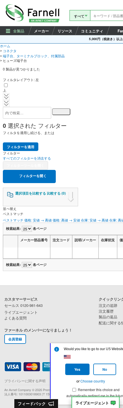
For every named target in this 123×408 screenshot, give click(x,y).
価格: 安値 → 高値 (38, 219)
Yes (77, 369)
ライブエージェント (92, 403)
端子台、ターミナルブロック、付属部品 (34, 55)
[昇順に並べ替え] (23, 253)
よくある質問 (15, 318)
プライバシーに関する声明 (24, 380)
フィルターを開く (32, 175)
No (104, 369)
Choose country (92, 380)
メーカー (41, 31)
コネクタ (10, 50)
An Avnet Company (17, 389)
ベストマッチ (13, 219)
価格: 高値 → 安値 (66, 219)
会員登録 (15, 339)
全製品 (18, 31)
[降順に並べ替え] (31, 253)
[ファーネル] (33, 13)
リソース (64, 31)
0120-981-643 (23, 305)
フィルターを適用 (20, 146)
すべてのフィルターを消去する (27, 158)
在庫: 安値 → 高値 (94, 219)
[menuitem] (15, 30)
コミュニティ (92, 31)
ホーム (5, 45)
